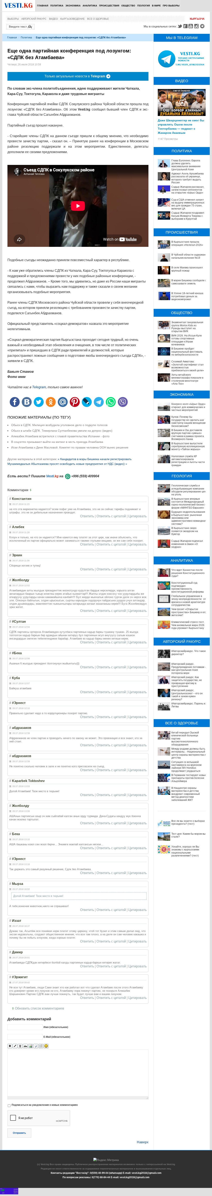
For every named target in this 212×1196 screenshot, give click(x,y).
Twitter (180, 26)
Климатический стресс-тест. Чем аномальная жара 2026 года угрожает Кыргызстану (187, 625)
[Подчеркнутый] (20, 1046)
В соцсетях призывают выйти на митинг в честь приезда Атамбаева (57, 441)
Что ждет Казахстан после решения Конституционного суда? (188, 573)
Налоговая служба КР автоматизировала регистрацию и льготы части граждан (188, 461)
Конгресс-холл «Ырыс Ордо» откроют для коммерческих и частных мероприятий (188, 407)
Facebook (185, 26)
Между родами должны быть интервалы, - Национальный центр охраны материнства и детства (188, 753)
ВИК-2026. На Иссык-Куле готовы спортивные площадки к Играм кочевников (186, 340)
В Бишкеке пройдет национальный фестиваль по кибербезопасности (186, 351)
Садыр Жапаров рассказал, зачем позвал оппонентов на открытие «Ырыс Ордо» (187, 189)
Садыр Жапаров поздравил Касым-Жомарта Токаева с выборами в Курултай (187, 215)
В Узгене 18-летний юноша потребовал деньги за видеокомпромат (187, 296)
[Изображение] (30, 1046)
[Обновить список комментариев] (31, 490)
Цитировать (137, 516)
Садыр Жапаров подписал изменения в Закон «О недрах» (187, 544)
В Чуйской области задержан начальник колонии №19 (188, 256)
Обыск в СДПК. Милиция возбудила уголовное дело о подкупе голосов (59, 425)
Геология (143, 5)
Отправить (19, 1132)
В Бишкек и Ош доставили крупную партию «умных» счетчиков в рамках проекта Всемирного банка (187, 435)
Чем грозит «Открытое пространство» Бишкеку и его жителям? (188, 612)
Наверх (142, 1142)
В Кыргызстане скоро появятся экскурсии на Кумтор (184, 531)
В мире (156, 5)
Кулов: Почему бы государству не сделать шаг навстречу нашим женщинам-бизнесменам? (188, 421)
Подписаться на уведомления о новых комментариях (45, 1104)
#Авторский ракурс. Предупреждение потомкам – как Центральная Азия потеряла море (188, 668)
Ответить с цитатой (111, 516)
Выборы (13, 18)
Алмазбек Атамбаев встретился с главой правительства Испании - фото (60, 436)
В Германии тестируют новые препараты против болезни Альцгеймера (188, 778)
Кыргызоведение (72, 18)
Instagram (197, 26)
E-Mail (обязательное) (56, 1036)
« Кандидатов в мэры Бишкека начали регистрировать (94, 459)
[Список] (41, 1046)
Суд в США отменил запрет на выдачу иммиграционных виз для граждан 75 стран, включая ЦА (187, 204)
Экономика (73, 5)
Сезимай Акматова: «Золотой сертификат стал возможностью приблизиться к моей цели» (187, 366)
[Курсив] (15, 1046)
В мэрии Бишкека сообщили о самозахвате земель (188, 282)
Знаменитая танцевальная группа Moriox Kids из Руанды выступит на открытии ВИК (187, 327)
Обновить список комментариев (39, 1008)
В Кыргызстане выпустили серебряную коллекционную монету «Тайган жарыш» (188, 446)
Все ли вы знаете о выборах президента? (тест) (188, 822)
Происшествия (109, 5)
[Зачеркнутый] (25, 1046)
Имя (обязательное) (55, 1027)
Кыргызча (197, 18)
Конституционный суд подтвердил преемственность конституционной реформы (187, 587)
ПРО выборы (171, 5)
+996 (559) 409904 (85, 476)
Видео (53, 18)
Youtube (191, 26)
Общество (128, 5)
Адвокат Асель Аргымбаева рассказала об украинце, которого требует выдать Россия (187, 178)
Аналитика (90, 5)
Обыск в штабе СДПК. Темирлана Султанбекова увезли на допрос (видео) (61, 430)
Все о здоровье (98, 18)
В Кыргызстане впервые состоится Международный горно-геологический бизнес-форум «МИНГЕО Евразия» (188, 503)
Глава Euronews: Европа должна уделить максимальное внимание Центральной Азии (186, 165)
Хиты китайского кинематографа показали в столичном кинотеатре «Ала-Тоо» (187, 379)
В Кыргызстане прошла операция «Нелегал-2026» (187, 243)
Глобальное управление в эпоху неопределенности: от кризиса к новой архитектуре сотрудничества (188, 601)
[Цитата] (35, 1046)
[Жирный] (9, 1046)
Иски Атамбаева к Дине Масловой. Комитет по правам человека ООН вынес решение (69, 447)
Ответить (87, 516)
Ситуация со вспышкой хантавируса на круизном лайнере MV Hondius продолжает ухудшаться (186, 766)
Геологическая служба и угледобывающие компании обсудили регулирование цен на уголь (188, 490)
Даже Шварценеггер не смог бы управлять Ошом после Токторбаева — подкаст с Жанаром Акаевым (181, 126)
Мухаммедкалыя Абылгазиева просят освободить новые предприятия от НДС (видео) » (67, 463)
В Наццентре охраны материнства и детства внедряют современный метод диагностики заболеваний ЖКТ (185, 794)
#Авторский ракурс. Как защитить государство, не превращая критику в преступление (186, 682)
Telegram (203, 26)
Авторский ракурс (34, 18)
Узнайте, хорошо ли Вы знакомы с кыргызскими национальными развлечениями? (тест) (185, 851)
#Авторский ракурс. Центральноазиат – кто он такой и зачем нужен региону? (187, 695)
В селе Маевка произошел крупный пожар (187, 269)
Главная (42, 5)
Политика (56, 5)
